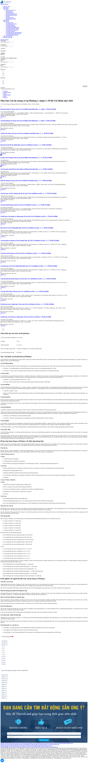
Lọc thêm (3, 56)
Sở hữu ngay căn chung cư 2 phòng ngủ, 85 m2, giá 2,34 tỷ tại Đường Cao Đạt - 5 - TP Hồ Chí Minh (29, 216)
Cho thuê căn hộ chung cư (25, 747)
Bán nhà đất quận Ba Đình (40, 743)
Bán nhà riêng (9, 11)
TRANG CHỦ (6, 6)
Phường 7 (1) (4, 694)
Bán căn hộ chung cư (10, 10)
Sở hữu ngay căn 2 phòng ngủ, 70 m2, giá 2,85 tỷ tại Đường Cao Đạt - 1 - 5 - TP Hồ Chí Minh (27, 304)
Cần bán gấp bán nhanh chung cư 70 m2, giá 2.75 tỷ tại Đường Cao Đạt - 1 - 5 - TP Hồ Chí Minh (28, 278)
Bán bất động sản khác (11, 18)
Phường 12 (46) (5, 678)
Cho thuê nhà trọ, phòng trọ (12, 30)
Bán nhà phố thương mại (11, 13)
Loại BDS (3, 48)
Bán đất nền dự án (10, 17)
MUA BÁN (6, 7)
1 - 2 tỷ (3, 646)
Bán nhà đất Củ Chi (45, 744)
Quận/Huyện (3, 44)
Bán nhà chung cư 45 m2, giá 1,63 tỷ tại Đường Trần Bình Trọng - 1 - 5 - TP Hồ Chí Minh (26, 180)
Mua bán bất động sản (5, 745)
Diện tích (3, 54)
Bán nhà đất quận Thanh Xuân (53, 743)
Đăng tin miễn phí (4, 4)
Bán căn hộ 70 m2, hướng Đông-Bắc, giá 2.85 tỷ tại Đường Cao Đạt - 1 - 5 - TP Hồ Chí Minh (27, 227)
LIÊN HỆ (5, 37)
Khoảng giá (3, 50)
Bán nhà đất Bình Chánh (16, 744)
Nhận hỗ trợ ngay (44, 740)
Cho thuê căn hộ (9, 22)
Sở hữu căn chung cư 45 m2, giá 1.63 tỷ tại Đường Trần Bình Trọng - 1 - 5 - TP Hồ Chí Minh (27, 133)
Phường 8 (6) (4, 684)
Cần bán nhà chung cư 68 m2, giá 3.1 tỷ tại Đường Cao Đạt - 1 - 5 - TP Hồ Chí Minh (25, 291)
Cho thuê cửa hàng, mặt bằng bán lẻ (14, 32)
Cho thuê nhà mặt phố (11, 26)
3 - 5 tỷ (3, 650)
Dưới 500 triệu (4, 640)
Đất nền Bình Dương (39, 745)
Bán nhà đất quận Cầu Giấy (16, 743)
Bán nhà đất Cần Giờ (36, 744)
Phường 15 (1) (4, 695)
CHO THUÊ (6, 20)
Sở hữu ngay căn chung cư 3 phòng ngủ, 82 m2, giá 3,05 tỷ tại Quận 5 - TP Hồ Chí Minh (26, 317)
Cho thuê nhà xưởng (35, 747)
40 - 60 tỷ (3, 662)
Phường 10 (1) (4, 697)
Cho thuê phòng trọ (53, 747)
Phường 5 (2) (4, 690)
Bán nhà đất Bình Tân (27, 744)
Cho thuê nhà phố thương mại (12, 27)
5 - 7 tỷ (3, 652)
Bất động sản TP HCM (6, 744)
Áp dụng (2, 53)
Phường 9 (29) (4, 680)
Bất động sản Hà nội (5, 743)
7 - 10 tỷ (3, 654)
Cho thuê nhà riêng (10, 25)
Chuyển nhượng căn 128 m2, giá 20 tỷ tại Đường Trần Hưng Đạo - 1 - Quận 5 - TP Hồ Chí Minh (28, 120)
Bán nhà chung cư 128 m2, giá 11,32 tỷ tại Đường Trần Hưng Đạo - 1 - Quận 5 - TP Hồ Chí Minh (28, 109)
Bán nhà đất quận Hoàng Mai (66, 743)
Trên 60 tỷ (4, 664)
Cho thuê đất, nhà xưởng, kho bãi (13, 33)
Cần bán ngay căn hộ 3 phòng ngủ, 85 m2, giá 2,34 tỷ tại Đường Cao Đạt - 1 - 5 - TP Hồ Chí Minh (29, 193)
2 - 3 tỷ (3, 648)
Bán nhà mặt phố (9, 12)
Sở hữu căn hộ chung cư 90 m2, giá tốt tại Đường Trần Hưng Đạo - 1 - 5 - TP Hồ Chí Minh (26, 157)
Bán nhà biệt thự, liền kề (11, 15)
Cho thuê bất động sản (5, 747)
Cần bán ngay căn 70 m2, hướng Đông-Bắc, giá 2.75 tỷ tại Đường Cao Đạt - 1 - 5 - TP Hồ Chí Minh (29, 266)
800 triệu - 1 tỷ (4, 644)
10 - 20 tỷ (3, 656)
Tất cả (2, 60)
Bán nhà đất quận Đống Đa (28, 743)
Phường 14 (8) (4, 682)
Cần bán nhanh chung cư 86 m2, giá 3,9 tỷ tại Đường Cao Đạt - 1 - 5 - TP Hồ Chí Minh (25, 204)
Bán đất (7, 16)
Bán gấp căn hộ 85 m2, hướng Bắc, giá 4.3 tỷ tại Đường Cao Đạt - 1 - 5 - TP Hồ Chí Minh (26, 145)
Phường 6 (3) (4, 688)
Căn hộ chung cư (22, 745)
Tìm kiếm (85, 86)
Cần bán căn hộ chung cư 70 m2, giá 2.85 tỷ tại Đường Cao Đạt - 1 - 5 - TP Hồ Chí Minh (26, 253)
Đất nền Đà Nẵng (30, 745)
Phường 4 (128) (5, 674)
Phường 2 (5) (4, 686)
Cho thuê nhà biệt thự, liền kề (12, 28)
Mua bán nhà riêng (14, 745)
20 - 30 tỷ (3, 658)
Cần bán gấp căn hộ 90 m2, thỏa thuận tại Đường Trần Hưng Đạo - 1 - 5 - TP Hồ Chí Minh (27, 169)
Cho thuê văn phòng (10, 31)
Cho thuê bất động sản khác (12, 34)
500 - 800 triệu (4, 642)
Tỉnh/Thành (3, 40)
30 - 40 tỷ (3, 660)
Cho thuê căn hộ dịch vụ (11, 23)
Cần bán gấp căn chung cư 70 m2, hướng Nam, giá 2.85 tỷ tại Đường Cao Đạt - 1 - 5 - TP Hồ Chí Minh (30, 240)
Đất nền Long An (48, 745)
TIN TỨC (5, 36)
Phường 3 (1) (4, 692)
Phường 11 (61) (5, 676)
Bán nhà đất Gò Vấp (54, 744)
